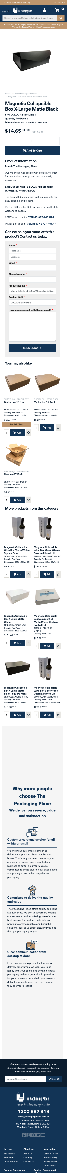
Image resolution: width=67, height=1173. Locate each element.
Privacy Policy (50, 1161)
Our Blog (28, 1157)
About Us (28, 1153)
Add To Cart (34, 150)
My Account (9, 1153)
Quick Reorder (11, 1161)
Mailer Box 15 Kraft (14, 402)
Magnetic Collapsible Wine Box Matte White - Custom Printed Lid (47, 550)
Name (13, 245)
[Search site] (61, 18)
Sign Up (55, 1078)
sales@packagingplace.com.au (33, 1116)
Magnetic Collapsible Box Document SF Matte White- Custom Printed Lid (46, 620)
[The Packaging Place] (22, 9)
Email (13, 262)
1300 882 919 (59, 2)
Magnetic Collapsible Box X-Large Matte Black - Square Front (15, 690)
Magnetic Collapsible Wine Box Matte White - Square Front (17, 550)
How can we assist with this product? (31, 309)
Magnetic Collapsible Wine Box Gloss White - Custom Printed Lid (46, 690)
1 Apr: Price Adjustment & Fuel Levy (16, 2)
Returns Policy (50, 1157)
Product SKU (17, 297)
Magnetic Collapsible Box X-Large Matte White (15, 618)
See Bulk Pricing (16, 424)
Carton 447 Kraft (13, 474)
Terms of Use (49, 1165)
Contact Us (29, 1161)
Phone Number (18, 274)
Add (19, 432)
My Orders (9, 1157)
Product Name (18, 285)
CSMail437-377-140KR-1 (42, 223)
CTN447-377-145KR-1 (41, 217)
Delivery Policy (50, 1153)
